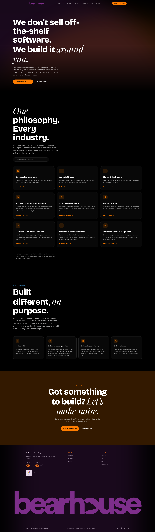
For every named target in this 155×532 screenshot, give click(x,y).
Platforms (59, 3)
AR (40, 465)
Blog (91, 3)
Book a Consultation (119, 3)
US (28, 465)
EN (37, 465)
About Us (85, 3)
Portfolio (77, 3)
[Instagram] (114, 528)
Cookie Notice (91, 528)
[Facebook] (125, 528)
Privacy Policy (70, 528)
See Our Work (87, 428)
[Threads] (121, 528)
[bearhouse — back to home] (77, 503)
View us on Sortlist (39, 473)
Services (69, 3)
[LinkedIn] (118, 528)
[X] (128, 528)
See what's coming (41, 81)
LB (31, 465)
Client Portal (104, 464)
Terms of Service (80, 528)
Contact (98, 3)
